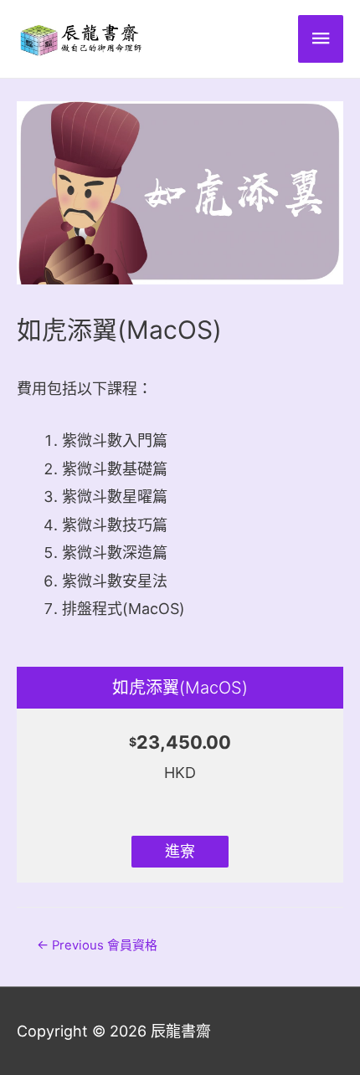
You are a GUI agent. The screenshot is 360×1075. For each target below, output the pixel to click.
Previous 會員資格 (97, 945)
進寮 (180, 851)
